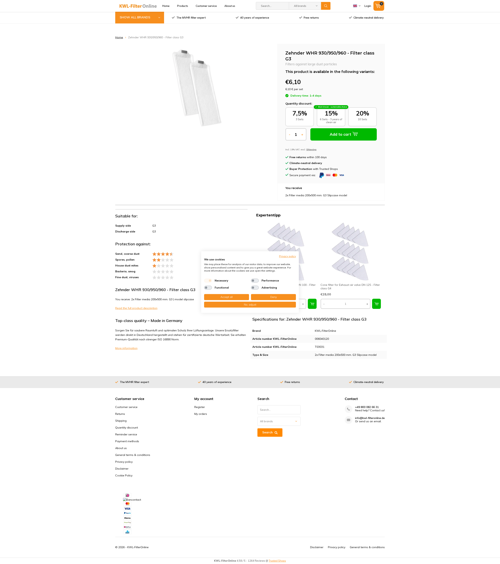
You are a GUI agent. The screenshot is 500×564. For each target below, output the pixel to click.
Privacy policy (124, 462)
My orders (200, 414)
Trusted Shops (277, 560)
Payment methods (127, 441)
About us (229, 5)
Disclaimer (122, 468)
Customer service (206, 5)
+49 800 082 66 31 (367, 407)
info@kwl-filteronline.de (370, 418)
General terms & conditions (132, 455)
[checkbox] (208, 280)
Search (325, 6)
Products (182, 5)
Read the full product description (136, 308)
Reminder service (126, 434)
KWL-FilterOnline (138, 547)
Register (199, 407)
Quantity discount (126, 427)
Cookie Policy (123, 475)
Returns (120, 414)
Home (166, 5)
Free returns (311, 17)
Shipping (121, 420)
